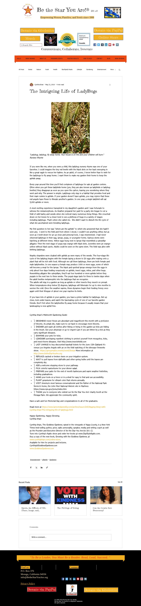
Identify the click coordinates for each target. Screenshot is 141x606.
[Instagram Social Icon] (117, 44)
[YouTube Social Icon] (110, 44)
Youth (47, 69)
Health (55, 69)
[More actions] (110, 84)
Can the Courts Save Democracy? (102, 509)
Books (30, 69)
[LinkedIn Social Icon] (106, 44)
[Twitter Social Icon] (98, 44)
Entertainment (101, 69)
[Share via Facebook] (31, 467)
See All (120, 482)
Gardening (89, 69)
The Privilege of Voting (68, 508)
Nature (39, 69)
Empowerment (35, 460)
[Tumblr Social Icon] (102, 44)
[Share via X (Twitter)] (36, 467)
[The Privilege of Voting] (70, 495)
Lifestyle (79, 69)
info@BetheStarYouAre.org (34, 577)
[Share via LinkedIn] (42, 467)
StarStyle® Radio (67, 69)
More (112, 69)
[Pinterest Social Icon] (113, 44)
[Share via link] (47, 467)
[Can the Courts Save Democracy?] (106, 495)
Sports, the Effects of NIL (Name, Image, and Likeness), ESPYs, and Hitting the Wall (33, 509)
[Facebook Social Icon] (95, 44)
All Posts (21, 69)
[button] (119, 70)
